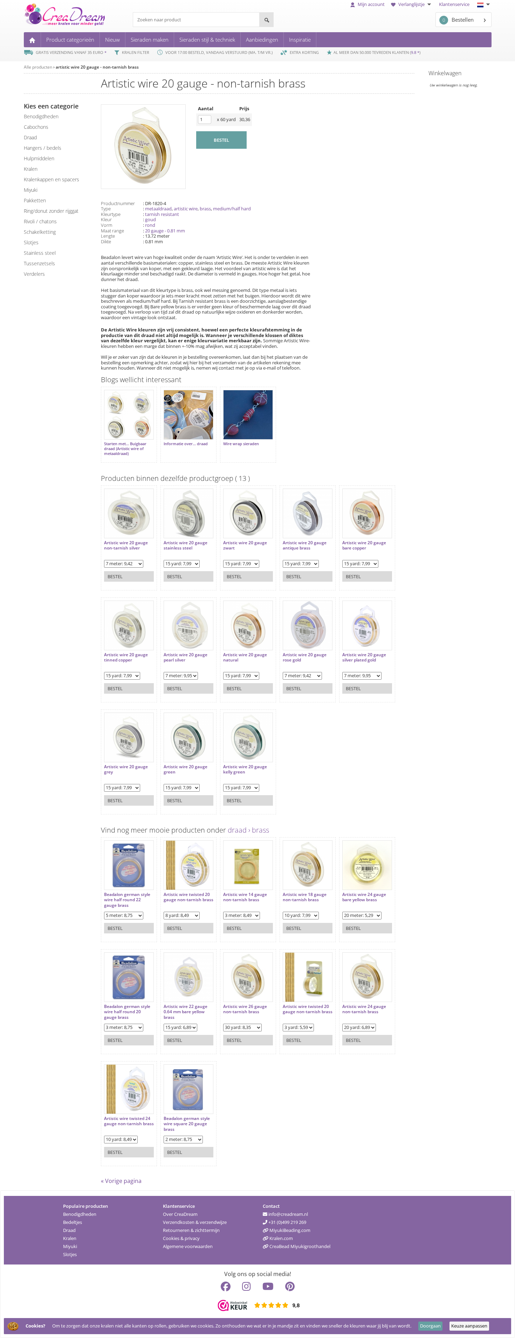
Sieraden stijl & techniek (207, 39)
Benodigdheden (79, 1214)
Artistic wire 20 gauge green (185, 769)
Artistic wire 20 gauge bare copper (364, 545)
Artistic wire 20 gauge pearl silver (185, 657)
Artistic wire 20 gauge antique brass (305, 545)
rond (150, 225)
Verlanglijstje (411, 4)
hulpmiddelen (39, 158)
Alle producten (38, 67)
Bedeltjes (72, 1222)
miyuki (30, 190)
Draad (69, 1230)
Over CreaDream (180, 1214)
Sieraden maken (150, 39)
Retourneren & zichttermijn (191, 1230)
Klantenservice (454, 4)
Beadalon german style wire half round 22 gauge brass (127, 900)
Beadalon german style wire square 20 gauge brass (187, 1124)
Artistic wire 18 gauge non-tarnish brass (305, 897)
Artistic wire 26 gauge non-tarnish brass (245, 1009)
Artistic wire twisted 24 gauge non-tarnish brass (129, 1121)
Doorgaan (430, 1326)
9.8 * (415, 52)
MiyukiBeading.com (289, 1230)
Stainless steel (40, 253)
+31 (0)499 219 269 (286, 1222)
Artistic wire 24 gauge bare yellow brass (364, 897)
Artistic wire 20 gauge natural (245, 657)
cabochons (36, 127)
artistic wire (186, 208)
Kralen (69, 1238)
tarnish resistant (162, 214)
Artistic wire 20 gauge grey (126, 769)
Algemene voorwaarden (188, 1246)
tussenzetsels (39, 263)
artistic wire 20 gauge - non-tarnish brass (97, 67)
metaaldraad (158, 208)
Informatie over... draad (186, 443)
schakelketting (40, 232)
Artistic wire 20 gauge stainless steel (185, 545)
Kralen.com (280, 1238)
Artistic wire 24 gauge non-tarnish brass (364, 1009)
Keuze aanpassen (469, 1326)
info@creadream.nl (287, 1214)
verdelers (34, 274)
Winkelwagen (444, 73)
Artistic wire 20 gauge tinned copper (126, 657)
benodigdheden (41, 116)
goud (150, 219)
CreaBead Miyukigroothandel (299, 1246)
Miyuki (70, 1246)
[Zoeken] (266, 20)
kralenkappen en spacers (51, 179)
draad (30, 137)
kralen (30, 169)
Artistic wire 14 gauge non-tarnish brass (245, 897)
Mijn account (371, 4)
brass (205, 208)
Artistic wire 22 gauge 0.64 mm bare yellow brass (185, 1012)
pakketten (35, 200)
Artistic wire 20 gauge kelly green (245, 769)
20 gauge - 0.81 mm (165, 230)
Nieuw (112, 39)
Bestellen (458, 19)
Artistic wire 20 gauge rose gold (305, 657)
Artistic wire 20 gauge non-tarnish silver (126, 545)
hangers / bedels (42, 148)
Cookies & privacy (181, 1238)
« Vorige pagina (121, 1181)
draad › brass (248, 830)
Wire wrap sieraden (241, 443)
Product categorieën (70, 39)
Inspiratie (300, 39)
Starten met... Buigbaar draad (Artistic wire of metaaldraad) (125, 448)
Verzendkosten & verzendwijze (195, 1222)
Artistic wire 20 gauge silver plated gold (364, 657)
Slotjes (70, 1254)
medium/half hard (232, 208)
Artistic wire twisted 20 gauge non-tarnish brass (188, 897)
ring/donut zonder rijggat (51, 211)
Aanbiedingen (262, 39)
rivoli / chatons (40, 221)
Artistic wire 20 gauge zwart (245, 545)
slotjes (31, 242)
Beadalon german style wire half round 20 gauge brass (127, 1012)
